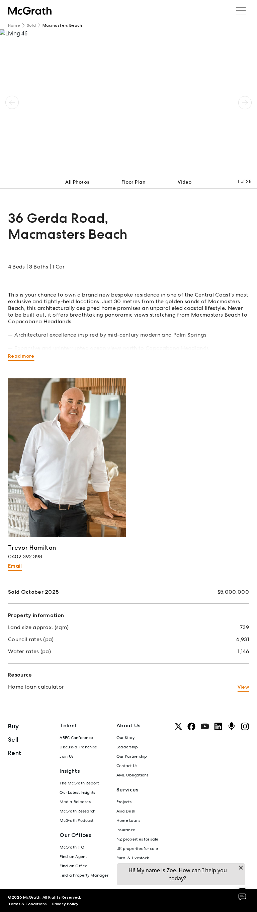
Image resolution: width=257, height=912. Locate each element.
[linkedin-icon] (218, 726)
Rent (14, 753)
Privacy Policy (65, 904)
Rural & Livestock (132, 858)
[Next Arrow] (245, 103)
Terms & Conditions (27, 904)
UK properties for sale (137, 848)
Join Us (66, 756)
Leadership (127, 747)
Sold (31, 25)
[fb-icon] (191, 726)
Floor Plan (133, 182)
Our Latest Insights (77, 792)
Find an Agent (73, 856)
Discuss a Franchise (78, 747)
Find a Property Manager (84, 875)
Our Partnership (131, 756)
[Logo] (30, 11)
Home (14, 25)
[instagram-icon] (245, 726)
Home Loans (128, 820)
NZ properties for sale (137, 839)
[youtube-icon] (205, 726)
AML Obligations (132, 775)
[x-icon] (178, 726)
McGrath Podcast (76, 820)
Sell (13, 739)
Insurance (125, 830)
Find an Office (73, 866)
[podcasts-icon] (232, 726)
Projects (124, 801)
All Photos (77, 182)
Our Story (125, 737)
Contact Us (126, 765)
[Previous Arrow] (12, 103)
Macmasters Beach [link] (62, 25)
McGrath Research (77, 811)
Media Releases (75, 801)
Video (184, 182)
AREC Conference (76, 737)
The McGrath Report (79, 783)
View (243, 687)
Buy (13, 726)
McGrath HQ (72, 847)
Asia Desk (125, 811)
